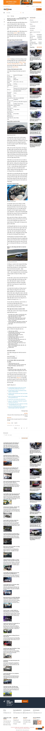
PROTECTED (40, 728)
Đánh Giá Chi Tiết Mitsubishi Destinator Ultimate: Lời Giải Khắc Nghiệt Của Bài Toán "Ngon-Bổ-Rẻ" (35, 145)
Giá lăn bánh (32, 17)
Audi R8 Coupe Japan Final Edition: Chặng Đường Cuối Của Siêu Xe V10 (11, 649)
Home (8, 16)
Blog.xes (19, 377)
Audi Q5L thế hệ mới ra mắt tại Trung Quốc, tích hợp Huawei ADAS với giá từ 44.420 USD (11, 456)
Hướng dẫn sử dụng (26, 721)
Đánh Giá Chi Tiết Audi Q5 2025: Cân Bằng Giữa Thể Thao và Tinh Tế (11, 547)
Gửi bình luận (24, 438)
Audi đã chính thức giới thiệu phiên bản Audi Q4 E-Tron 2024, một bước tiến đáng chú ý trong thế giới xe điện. (11, 689)
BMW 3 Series (22, 62)
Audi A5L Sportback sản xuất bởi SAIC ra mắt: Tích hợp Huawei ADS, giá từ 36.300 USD (11, 534)
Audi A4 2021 (15, 67)
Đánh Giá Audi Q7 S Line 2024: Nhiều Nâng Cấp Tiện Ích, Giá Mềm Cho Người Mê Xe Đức (11, 598)
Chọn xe (31, 20)
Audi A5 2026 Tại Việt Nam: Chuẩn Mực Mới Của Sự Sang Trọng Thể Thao (10, 521)
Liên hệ (40, 6)
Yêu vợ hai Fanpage (17, 721)
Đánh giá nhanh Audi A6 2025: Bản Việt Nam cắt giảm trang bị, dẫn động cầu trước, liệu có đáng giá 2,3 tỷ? (10, 468)
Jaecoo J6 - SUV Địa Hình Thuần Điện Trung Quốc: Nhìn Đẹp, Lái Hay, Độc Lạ (35, 119)
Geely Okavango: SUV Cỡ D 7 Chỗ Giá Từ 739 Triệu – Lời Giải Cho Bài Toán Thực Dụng (35, 132)
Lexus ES (9, 63)
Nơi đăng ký (32, 28)
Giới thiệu (37, 6)
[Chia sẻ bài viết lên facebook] (4, 19)
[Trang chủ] (7, 9)
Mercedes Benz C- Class (17, 63)
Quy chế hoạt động (6, 722)
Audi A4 (15, 33)
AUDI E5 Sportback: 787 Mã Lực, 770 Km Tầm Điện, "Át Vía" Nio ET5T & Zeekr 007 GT (11, 560)
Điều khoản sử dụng (7, 724)
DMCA (37, 728)
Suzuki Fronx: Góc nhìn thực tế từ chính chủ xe (16, 399)
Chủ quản (15, 723)
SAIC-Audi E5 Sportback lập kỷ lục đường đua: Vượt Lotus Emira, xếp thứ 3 (11, 482)
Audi (18, 31)
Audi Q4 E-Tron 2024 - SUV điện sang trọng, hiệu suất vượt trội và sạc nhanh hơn (10, 687)
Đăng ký (25, 701)
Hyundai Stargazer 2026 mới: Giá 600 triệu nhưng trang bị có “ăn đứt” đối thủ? (35, 72)
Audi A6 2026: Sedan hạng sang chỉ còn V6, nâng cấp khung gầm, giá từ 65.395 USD (11, 494)
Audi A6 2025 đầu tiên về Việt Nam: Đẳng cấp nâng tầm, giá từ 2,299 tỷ (11, 585)
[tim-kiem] (21, 13)
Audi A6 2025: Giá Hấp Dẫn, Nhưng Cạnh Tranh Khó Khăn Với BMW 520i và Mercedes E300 (11, 573)
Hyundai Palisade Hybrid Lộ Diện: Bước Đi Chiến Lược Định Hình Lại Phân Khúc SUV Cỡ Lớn (35, 59)
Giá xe (31, 24)
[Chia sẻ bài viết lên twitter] (4, 21)
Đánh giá (12, 16)
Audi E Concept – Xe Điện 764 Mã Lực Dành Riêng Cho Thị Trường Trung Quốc (11, 611)
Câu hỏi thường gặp (26, 720)
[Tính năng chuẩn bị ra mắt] (22, 2)
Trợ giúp (33, 6)
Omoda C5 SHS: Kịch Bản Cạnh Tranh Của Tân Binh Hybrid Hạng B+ (35, 84)
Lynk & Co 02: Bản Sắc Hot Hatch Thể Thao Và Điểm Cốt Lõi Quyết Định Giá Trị (35, 96)
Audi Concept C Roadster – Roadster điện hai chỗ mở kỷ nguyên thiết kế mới (11, 507)
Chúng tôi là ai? (16, 720)
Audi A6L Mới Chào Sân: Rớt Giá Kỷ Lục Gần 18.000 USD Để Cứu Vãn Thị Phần (11, 443)
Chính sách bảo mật (7, 721)
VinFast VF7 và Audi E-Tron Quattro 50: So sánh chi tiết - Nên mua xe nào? (11, 624)
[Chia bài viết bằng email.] (4, 24)
